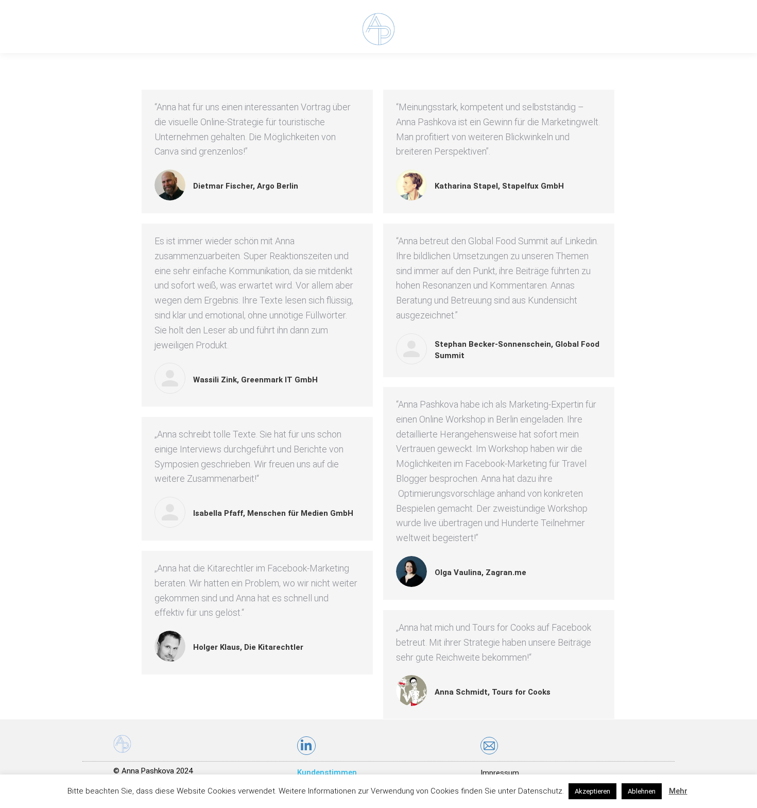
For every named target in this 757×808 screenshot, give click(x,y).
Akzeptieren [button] (592, 791)
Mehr (678, 791)
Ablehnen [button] (642, 791)
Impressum (499, 773)
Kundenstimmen (327, 772)
